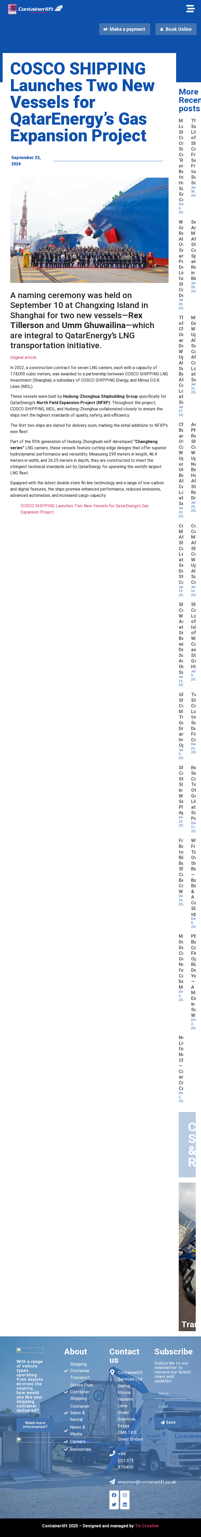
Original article (23, 357)
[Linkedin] (125, 1504)
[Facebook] (114, 1495)
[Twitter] (114, 1504)
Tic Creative (147, 1525)
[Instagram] (125, 1495)
